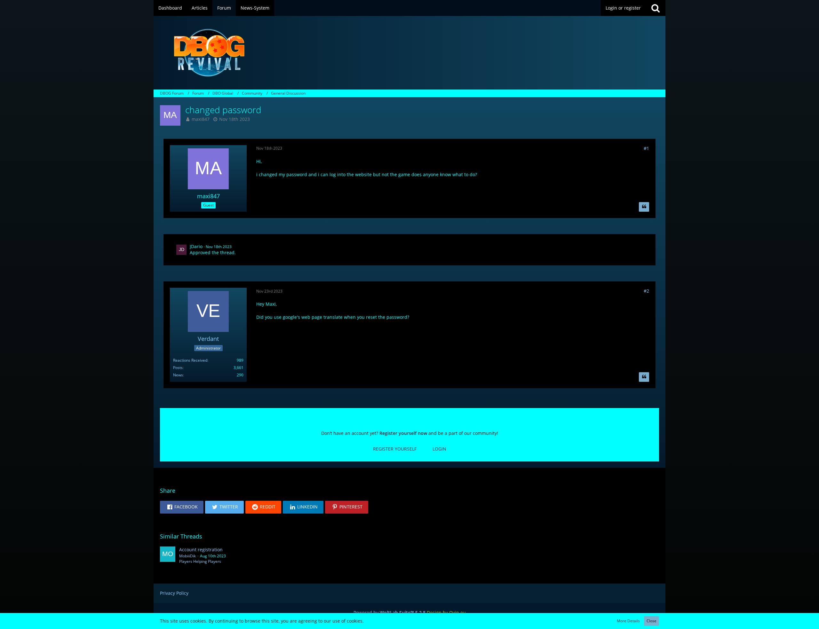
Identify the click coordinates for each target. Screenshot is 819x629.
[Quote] (644, 207)
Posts (178, 367)
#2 (646, 291)
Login (439, 449)
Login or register (623, 8)
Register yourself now (403, 433)
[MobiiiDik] (167, 555)
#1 (646, 148)
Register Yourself (395, 449)
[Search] (655, 8)
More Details (628, 621)
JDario (196, 246)
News (178, 375)
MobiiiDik (187, 556)
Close (651, 621)
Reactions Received (190, 360)
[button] (181, 507)
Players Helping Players (200, 561)
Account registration (201, 549)
